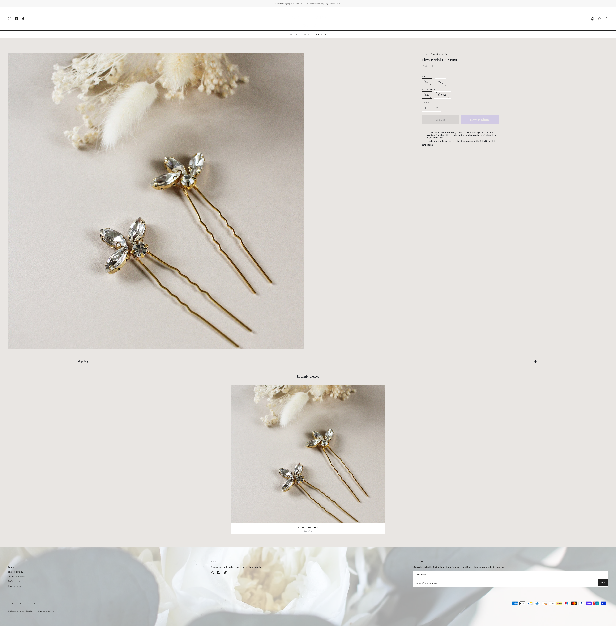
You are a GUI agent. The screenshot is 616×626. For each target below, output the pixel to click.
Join (602, 583)
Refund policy (15, 581)
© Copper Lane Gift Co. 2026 (20, 611)
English (14, 603)
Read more (427, 145)
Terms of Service (16, 576)
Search (11, 567)
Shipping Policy (15, 572)
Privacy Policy (15, 586)
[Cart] (606, 18)
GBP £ (30, 603)
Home (424, 54)
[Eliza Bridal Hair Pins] (308, 454)
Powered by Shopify (46, 611)
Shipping (83, 361)
